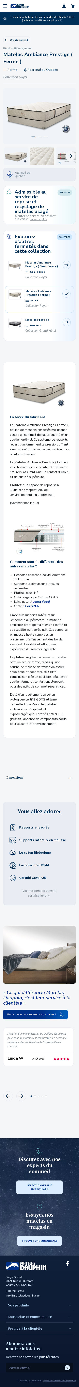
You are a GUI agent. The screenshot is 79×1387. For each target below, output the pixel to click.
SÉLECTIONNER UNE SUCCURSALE (39, 1187)
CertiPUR (32, 606)
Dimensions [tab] (14, 777)
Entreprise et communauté (30, 1316)
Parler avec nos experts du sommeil (32, 1014)
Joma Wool (41, 601)
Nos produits (18, 1305)
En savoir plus (38, 219)
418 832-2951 (15, 1291)
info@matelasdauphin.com (23, 1296)
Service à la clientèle (25, 1328)
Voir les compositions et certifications (39, 893)
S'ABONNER (67, 1367)
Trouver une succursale (39, 1241)
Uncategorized (19, 40)
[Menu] (5, 6)
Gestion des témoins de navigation (59, 1381)
